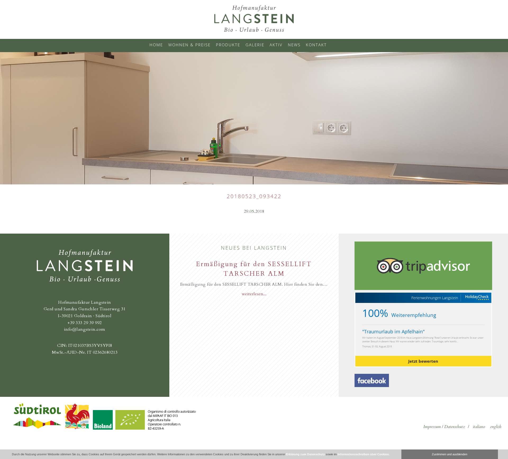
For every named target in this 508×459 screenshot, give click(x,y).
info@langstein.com (84, 329)
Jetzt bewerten (423, 361)
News (294, 44)
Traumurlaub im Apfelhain (393, 331)
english (495, 427)
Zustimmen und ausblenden (449, 454)
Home (156, 44)
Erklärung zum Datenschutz (305, 454)
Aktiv (276, 44)
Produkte (228, 44)
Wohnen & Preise (189, 44)
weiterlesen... (254, 294)
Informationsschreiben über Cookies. (363, 454)
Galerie (255, 44)
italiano (479, 427)
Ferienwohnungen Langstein (434, 298)
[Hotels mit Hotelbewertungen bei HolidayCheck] (477, 297)
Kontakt (316, 44)
